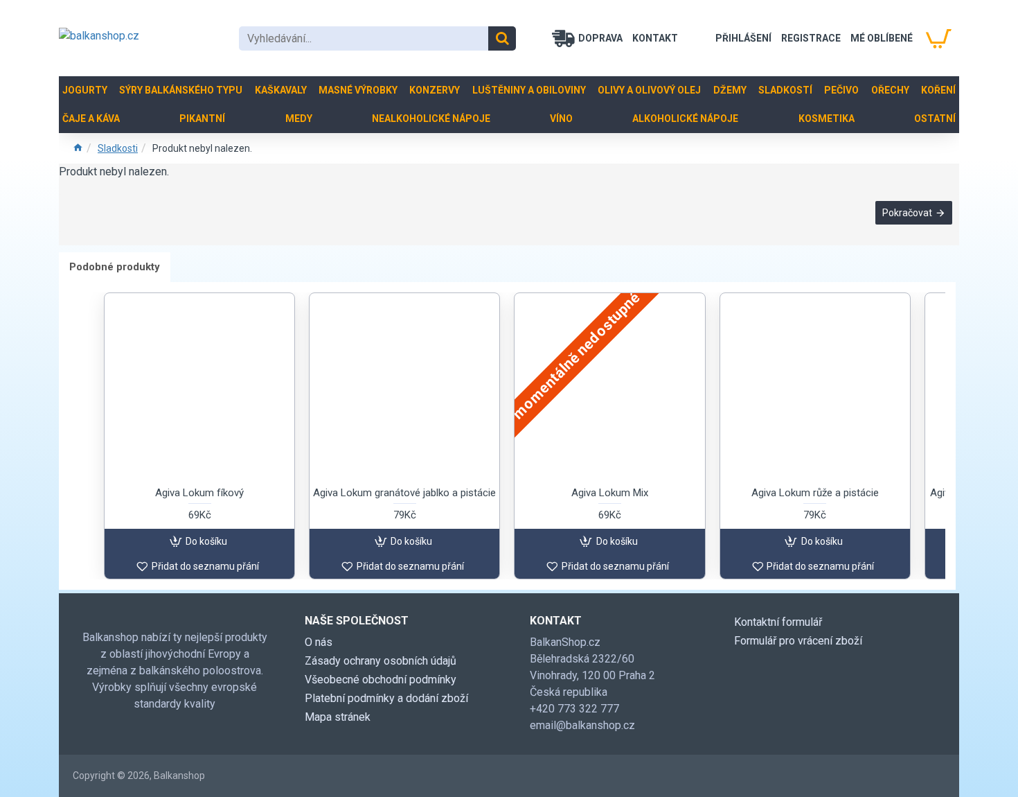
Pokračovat (907, 212)
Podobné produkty (114, 267)
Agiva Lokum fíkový (199, 493)
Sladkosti (118, 148)
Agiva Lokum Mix (609, 493)
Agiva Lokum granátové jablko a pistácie (404, 493)
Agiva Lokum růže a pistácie (815, 493)
